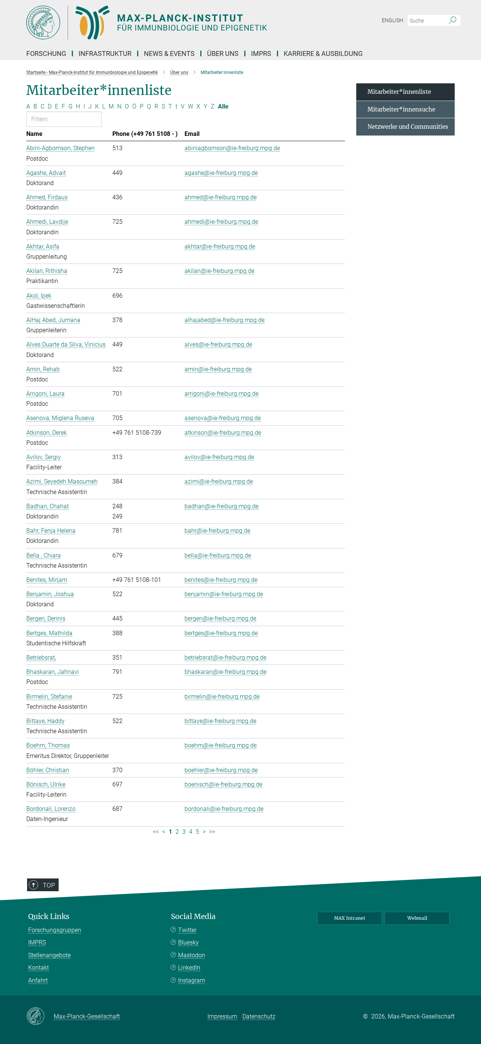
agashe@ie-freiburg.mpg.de (221, 172)
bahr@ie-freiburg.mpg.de (217, 530)
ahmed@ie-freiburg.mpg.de (221, 197)
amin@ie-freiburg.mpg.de (218, 369)
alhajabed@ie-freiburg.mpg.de (225, 320)
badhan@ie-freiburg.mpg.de (222, 506)
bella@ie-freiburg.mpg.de (218, 555)
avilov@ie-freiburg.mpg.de (219, 457)
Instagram (191, 980)
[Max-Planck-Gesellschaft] (40, 1017)
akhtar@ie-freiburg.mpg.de (220, 246)
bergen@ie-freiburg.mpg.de (220, 618)
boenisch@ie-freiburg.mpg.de (223, 784)
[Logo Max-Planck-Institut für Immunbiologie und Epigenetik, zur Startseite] (167, 22)
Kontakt (38, 967)
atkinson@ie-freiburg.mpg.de (223, 432)
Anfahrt (38, 980)
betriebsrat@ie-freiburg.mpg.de (225, 657)
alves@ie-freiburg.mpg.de (218, 344)
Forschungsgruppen (54, 930)
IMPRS (261, 53)
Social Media (193, 916)
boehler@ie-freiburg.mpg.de (221, 770)
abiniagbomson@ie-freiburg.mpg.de (232, 148)
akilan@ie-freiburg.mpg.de (219, 270)
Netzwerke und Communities (408, 126)
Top (49, 885)
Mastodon (191, 955)
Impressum (222, 1016)
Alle (223, 106)
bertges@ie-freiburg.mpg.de (221, 633)
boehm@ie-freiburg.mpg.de (221, 745)
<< (156, 831)
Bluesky (188, 942)
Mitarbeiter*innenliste (399, 91)
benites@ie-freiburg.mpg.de (221, 579)
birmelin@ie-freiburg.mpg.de (222, 696)
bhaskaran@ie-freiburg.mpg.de (225, 671)
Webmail (417, 918)
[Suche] (452, 20)
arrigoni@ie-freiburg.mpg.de (222, 393)
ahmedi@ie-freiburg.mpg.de (221, 221)
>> (212, 831)
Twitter (187, 930)
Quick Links (49, 916)
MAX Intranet (349, 918)
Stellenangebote (49, 955)
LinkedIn (189, 967)
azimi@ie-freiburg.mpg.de (219, 481)
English (392, 20)
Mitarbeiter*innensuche (401, 109)
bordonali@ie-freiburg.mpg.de (224, 808)
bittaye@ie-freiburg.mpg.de (220, 721)
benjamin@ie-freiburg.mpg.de (224, 594)
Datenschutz (258, 1016)
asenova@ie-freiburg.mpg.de (223, 418)
